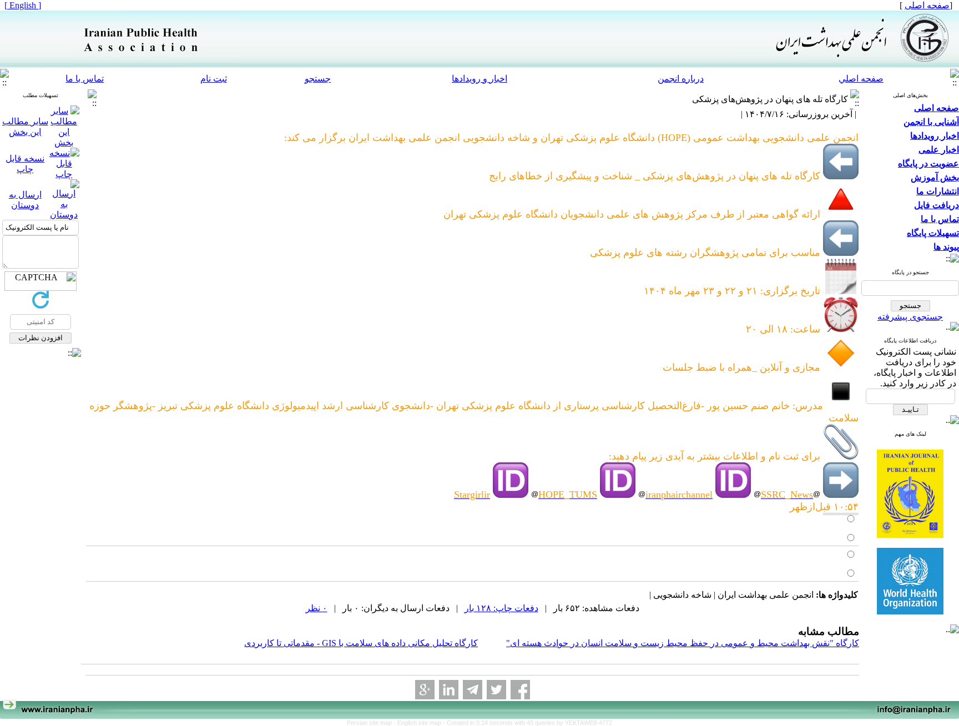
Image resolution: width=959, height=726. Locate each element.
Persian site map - (372, 722)
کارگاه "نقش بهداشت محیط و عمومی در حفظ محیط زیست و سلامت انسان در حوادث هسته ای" (682, 643)
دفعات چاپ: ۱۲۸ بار (501, 608)
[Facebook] (520, 689)
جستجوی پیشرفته (910, 316)
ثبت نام (213, 78)
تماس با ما (84, 78)
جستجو (318, 78)
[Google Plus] (425, 689)
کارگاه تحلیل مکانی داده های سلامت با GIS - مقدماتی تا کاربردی (361, 643)
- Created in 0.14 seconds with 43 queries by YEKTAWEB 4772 (527, 722)
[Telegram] (472, 689)
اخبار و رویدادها (479, 78)
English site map (420, 722)
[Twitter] (496, 689)
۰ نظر (316, 608)
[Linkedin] (448, 689)
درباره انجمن (681, 78)
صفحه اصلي (861, 78)
